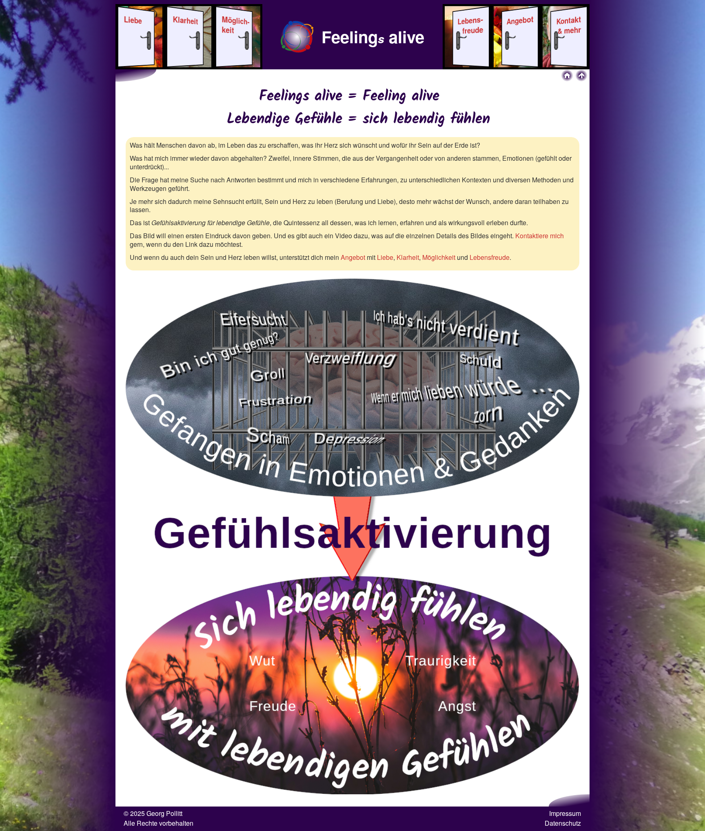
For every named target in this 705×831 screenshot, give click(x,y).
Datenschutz (563, 823)
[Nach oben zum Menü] (581, 75)
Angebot (353, 257)
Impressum (565, 813)
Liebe (385, 257)
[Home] (567, 75)
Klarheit (408, 257)
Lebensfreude (490, 257)
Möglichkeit (438, 257)
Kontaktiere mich (539, 235)
